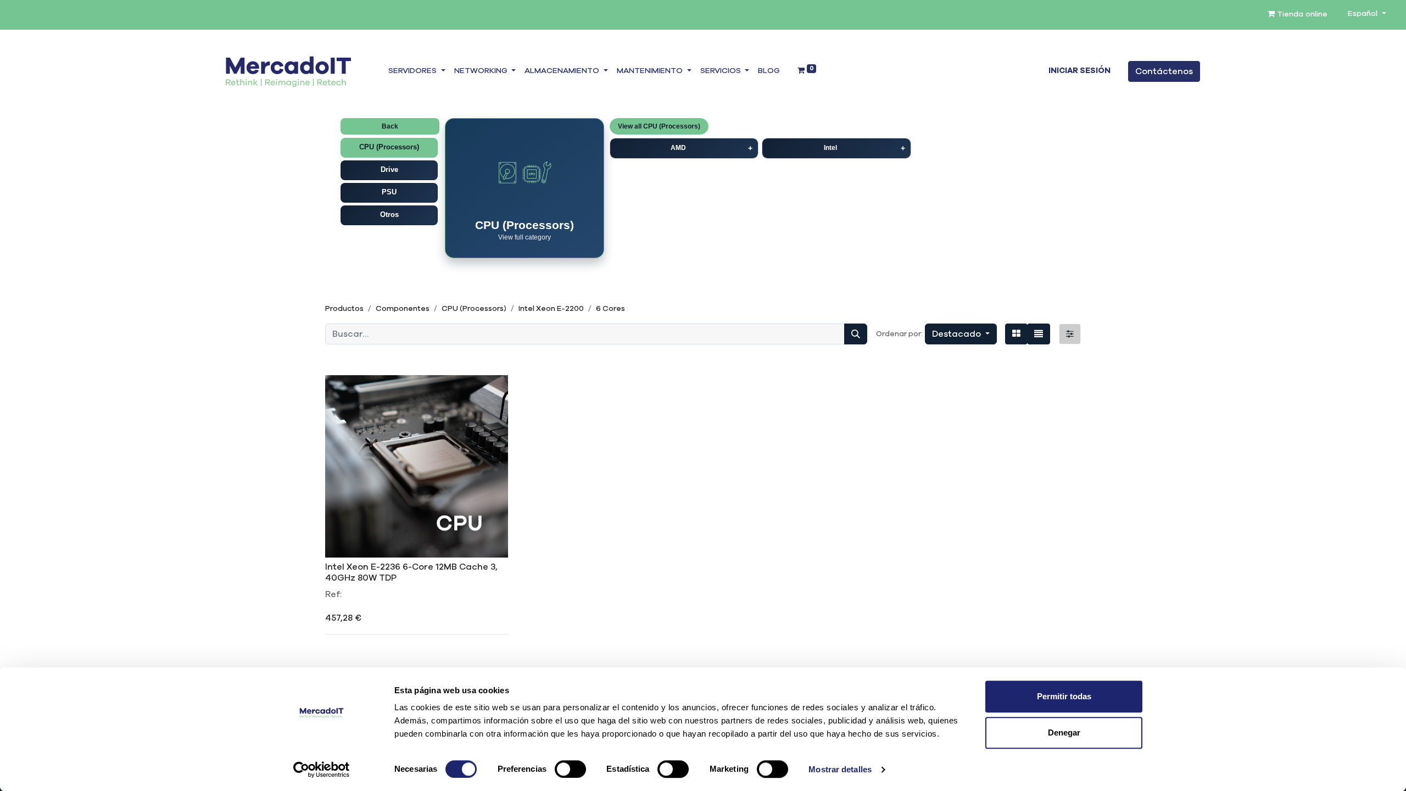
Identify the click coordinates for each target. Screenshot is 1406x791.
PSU (389, 192)
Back (390, 126)
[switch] (570, 769)
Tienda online (1301, 14)
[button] (961, 334)
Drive (389, 169)
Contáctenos (1164, 71)
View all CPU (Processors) (659, 126)
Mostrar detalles (840, 769)
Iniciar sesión (1079, 71)
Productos (344, 309)
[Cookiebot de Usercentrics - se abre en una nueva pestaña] (322, 769)
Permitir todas (1064, 696)
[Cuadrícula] (1016, 334)
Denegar (1064, 732)
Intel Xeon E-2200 (551, 309)
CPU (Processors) (389, 147)
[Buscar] (855, 334)
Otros (389, 214)
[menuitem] (769, 71)
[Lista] (1038, 334)
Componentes (402, 309)
